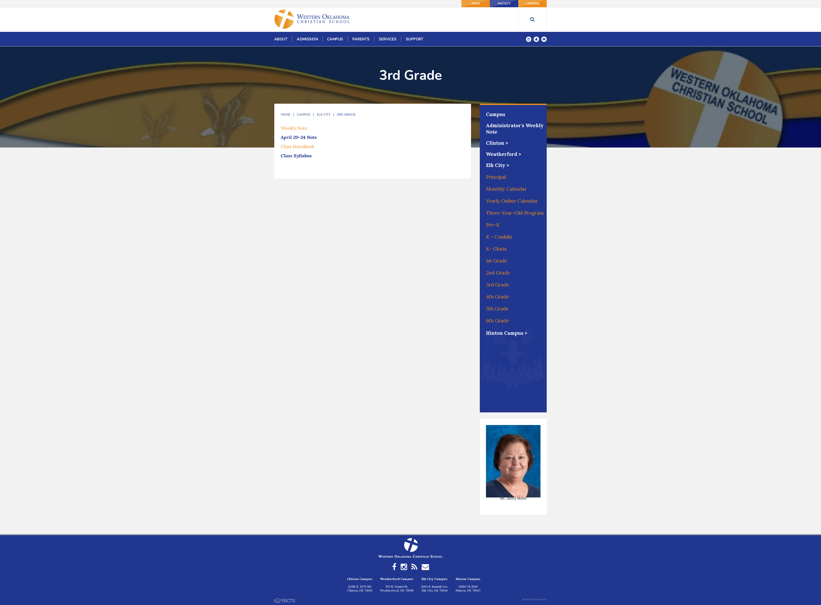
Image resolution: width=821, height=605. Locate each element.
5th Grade (497, 308)
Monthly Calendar (506, 189)
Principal (496, 177)
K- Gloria (496, 249)
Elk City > (497, 165)
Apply (475, 3)
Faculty (504, 3)
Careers (532, 3)
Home (285, 114)
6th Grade (497, 320)
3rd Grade (346, 114)
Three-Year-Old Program (515, 213)
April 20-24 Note (299, 137)
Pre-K (493, 225)
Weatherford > (503, 154)
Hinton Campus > (506, 333)
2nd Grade (498, 273)
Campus (303, 114)
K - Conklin (499, 237)
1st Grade (496, 261)
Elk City (323, 114)
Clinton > (497, 143)
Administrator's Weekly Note (514, 128)
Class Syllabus (296, 156)
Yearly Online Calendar (512, 201)
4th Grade (497, 297)
